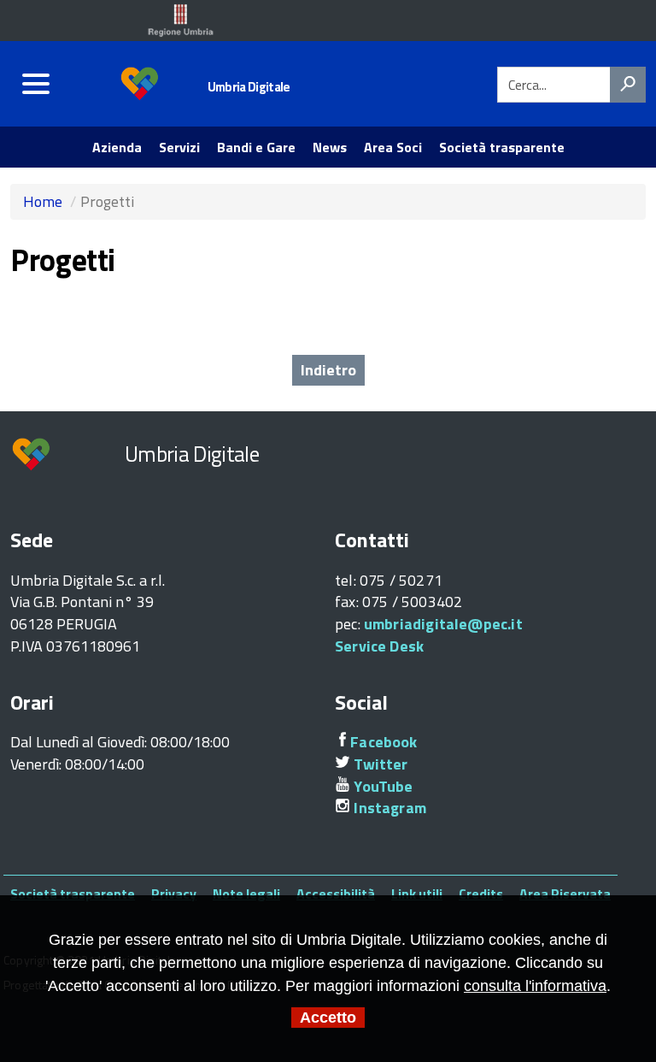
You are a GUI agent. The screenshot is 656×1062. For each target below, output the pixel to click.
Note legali (246, 893)
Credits (481, 893)
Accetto (328, 1017)
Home (42, 201)
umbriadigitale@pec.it (443, 623)
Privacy (173, 893)
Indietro (328, 369)
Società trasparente (72, 893)
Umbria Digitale (249, 87)
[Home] (141, 83)
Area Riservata (565, 893)
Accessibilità (335, 893)
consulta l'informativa (535, 985)
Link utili (416, 893)
